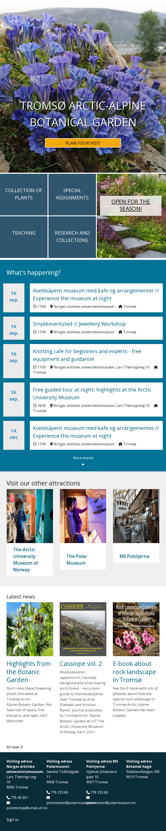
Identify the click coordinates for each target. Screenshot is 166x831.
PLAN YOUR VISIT (83, 143)
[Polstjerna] (136, 516)
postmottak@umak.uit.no (27, 808)
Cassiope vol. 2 (81, 663)
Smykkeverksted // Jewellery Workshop (79, 323)
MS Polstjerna (134, 556)
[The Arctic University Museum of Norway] (30, 516)
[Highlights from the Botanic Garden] (29, 629)
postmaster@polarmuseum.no (71, 803)
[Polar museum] (83, 516)
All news (13, 747)
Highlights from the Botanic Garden (28, 671)
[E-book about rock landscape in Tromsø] (136, 629)
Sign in (12, 819)
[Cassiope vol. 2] (83, 629)
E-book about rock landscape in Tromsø (134, 671)
